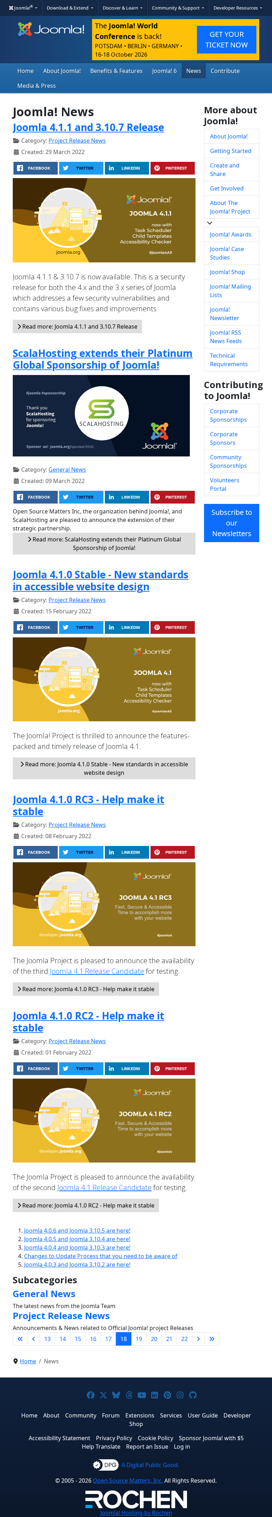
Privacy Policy (114, 1438)
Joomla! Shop (227, 272)
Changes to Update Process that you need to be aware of (100, 1256)
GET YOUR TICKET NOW (226, 39)
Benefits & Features (116, 71)
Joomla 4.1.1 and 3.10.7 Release (88, 127)
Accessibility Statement (59, 1438)
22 (184, 1339)
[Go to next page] (198, 1339)
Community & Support (176, 8)
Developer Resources (236, 8)
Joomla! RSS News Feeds (226, 337)
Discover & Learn (121, 8)
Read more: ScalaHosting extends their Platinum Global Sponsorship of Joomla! (106, 543)
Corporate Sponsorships (228, 415)
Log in (182, 1446)
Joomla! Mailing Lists (230, 291)
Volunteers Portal (224, 484)
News (193, 71)
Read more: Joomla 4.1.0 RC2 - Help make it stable (87, 1205)
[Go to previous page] (33, 1339)
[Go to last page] (211, 1339)
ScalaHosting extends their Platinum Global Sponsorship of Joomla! (103, 359)
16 (93, 1339)
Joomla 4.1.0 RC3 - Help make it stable (88, 805)
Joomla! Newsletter (224, 314)
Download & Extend (68, 8)
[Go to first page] (20, 1339)
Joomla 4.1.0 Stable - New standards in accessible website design (100, 580)
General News (67, 469)
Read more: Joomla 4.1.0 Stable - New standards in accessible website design (106, 768)
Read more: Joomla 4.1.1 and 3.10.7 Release (79, 326)
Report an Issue (147, 1446)
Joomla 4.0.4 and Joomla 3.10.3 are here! (77, 1247)
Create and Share (224, 169)
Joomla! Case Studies (227, 253)
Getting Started (230, 151)
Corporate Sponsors (224, 438)
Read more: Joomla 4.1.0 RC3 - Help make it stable (87, 989)
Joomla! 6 (164, 71)
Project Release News (77, 140)
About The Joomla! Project (230, 207)
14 (63, 1339)
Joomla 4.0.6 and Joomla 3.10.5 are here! (77, 1230)
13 (47, 1339)
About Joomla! (62, 71)
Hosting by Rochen (136, 1513)
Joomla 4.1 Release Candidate (97, 971)
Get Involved (227, 188)
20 (154, 1339)
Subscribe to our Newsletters (231, 522)
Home (25, 71)
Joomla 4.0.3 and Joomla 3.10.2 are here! (77, 1264)
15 (78, 1339)
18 (123, 1339)
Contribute (225, 71)
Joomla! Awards (230, 234)
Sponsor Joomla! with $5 (211, 1438)
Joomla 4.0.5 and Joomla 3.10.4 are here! (77, 1239)
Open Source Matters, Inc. (128, 1480)
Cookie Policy (155, 1438)
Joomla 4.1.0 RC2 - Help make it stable (88, 1021)
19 (139, 1339)
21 (169, 1339)
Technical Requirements (229, 360)
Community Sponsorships (228, 461)
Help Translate (101, 1446)
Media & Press (36, 86)
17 (108, 1339)
